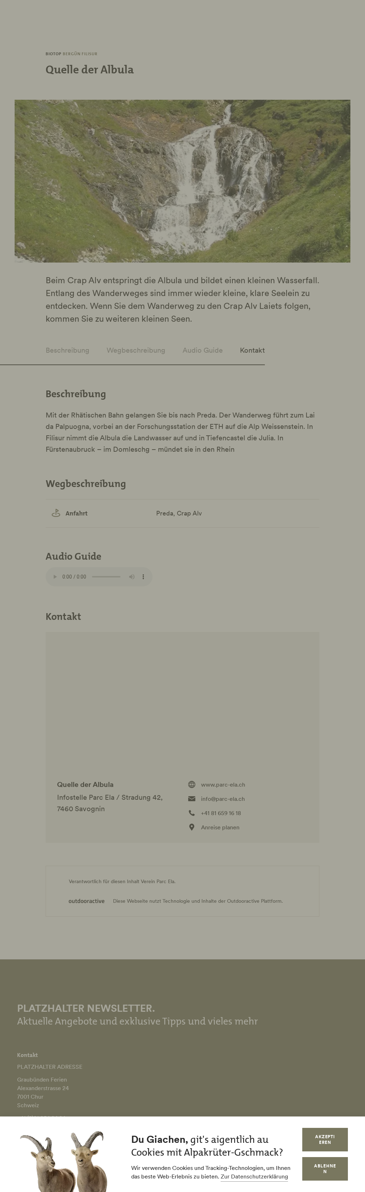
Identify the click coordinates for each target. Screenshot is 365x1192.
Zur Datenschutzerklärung (254, 1176)
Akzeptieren (325, 1139)
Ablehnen (325, 1168)
